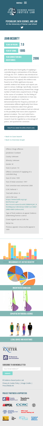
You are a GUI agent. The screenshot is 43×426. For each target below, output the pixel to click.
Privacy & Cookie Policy (11, 383)
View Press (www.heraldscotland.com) (20, 128)
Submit (7, 373)
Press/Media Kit (8, 386)
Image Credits (26, 383)
